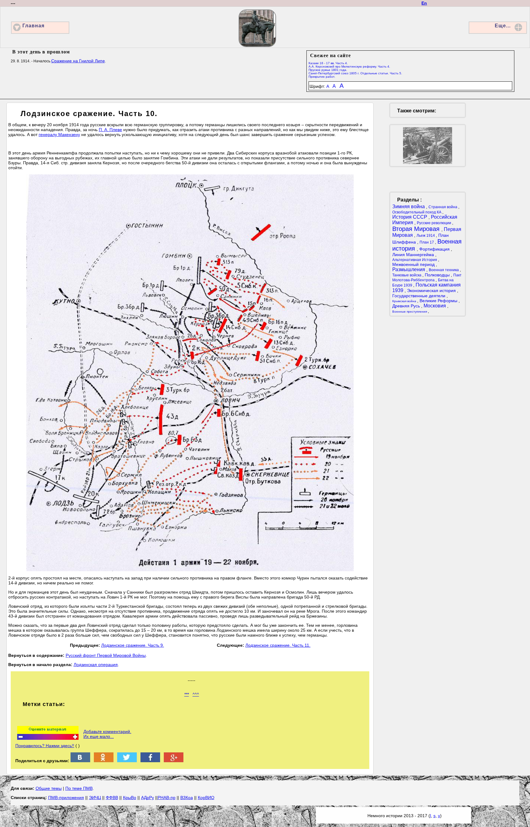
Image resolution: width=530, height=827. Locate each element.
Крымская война (404, 301)
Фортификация (435, 249)
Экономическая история (432, 290)
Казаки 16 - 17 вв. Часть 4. (328, 63)
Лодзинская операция (96, 664)
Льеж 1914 (426, 235)
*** (186, 694)
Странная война (443, 207)
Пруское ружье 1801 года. (328, 70)
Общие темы (49, 788)
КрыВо (129, 797)
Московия (435, 305)
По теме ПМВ (79, 788)
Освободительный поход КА (417, 212)
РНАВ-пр (166, 797)
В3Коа (186, 797)
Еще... (503, 25)
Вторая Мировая (416, 228)
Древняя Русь (406, 305)
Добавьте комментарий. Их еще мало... (107, 734)
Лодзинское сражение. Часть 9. (132, 645)
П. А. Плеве (110, 129)
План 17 (427, 242)
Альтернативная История (415, 260)
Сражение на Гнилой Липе (78, 60)
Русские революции (434, 223)
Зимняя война (409, 206)
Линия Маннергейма (413, 254)
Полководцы (438, 274)
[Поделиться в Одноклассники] (103, 760)
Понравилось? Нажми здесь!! (44, 745)
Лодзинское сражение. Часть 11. (277, 645)
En (424, 3)
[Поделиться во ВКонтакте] (80, 760)
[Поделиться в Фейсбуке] (150, 760)
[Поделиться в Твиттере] (127, 760)
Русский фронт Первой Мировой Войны (106, 655)
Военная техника (444, 270)
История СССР (410, 217)
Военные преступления (410, 311)
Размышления (409, 269)
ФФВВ (112, 797)
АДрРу (147, 797)
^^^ (196, 694)
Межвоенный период (414, 264)
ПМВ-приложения (66, 797)
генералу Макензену (59, 134)
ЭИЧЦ (95, 797)
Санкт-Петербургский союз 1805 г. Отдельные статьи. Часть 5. (355, 73)
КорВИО (206, 797)
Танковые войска (407, 275)
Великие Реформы (439, 300)
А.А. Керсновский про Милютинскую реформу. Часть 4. (349, 66)
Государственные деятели (419, 295)
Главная (33, 25)
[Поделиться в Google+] (173, 760)
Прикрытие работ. (322, 76)
